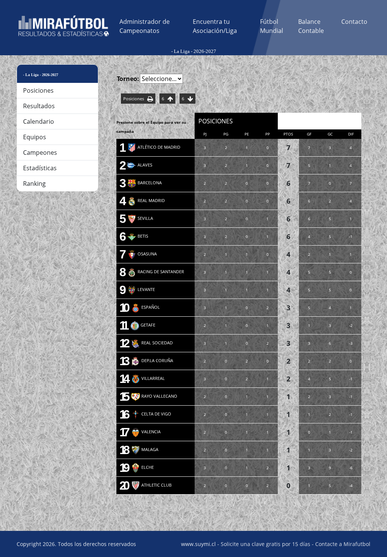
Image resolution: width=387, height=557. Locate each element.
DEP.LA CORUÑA (152, 360)
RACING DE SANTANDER (155, 271)
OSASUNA (142, 254)
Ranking (34, 183)
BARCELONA (144, 182)
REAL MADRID (146, 200)
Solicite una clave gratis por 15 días (265, 544)
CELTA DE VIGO (151, 414)
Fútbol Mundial (271, 26)
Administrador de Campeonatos (144, 26)
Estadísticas (40, 168)
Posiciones (38, 90)
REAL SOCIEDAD (152, 342)
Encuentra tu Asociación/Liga (215, 26)
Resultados (39, 106)
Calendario (38, 121)
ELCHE (142, 467)
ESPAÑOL (145, 307)
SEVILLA (140, 218)
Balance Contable (311, 26)
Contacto (354, 21)
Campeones (40, 152)
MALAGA (144, 449)
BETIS (137, 236)
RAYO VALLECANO (154, 396)
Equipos (34, 137)
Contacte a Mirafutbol (342, 544)
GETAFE (142, 325)
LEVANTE (141, 289)
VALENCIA (146, 431)
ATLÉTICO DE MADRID (153, 147)
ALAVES (139, 165)
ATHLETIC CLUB (151, 485)
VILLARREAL (148, 378)
